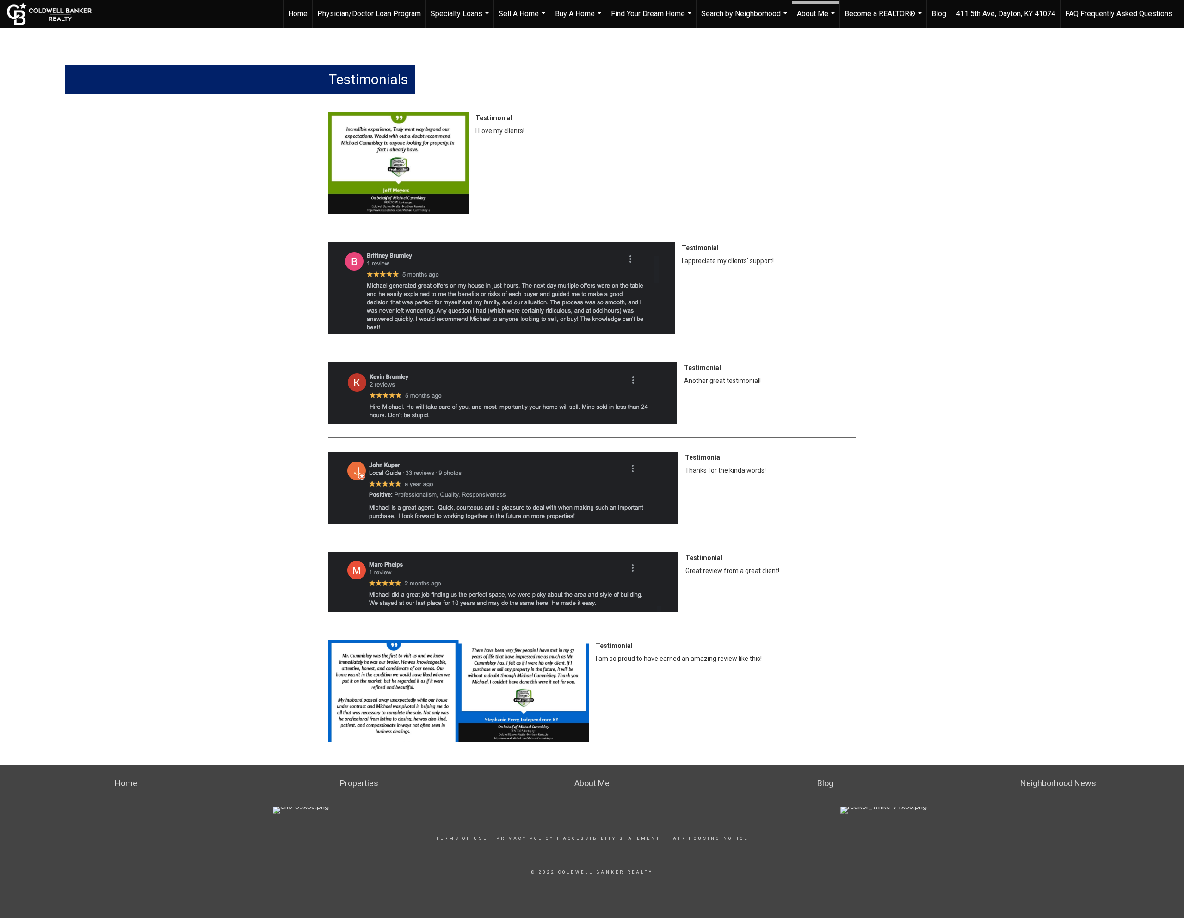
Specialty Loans (461, 18)
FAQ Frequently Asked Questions (1118, 13)
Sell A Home (523, 18)
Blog (938, 13)
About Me (817, 18)
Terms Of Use (461, 838)
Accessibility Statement (611, 838)
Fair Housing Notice (708, 838)
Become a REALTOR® (884, 18)
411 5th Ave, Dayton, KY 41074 (1005, 13)
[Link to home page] (54, 14)
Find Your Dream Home (652, 18)
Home (298, 13)
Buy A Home (579, 18)
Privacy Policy (525, 838)
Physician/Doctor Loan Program (369, 13)
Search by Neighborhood (745, 18)
